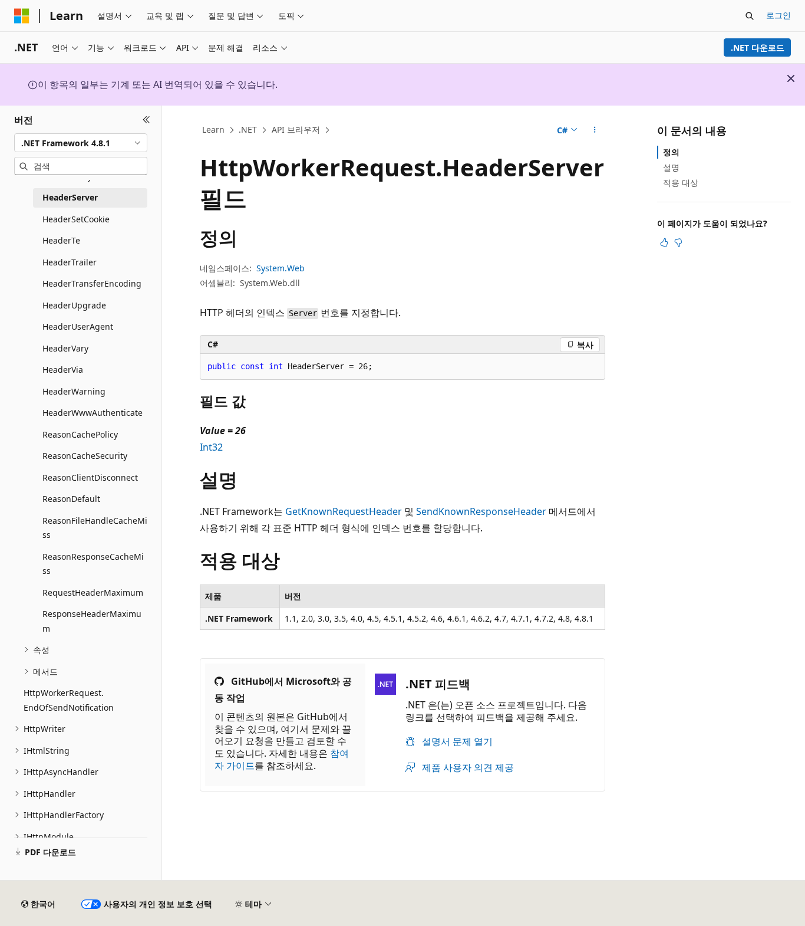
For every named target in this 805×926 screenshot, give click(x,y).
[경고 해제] (790, 78)
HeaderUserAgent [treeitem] (77, 326)
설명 (671, 167)
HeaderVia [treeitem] (62, 369)
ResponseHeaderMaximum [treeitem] (91, 621)
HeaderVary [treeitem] (65, 348)
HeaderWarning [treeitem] (73, 391)
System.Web (280, 268)
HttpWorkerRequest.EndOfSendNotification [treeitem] (69, 700)
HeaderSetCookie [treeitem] (76, 219)
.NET (248, 129)
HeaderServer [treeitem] (70, 197)
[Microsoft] (21, 16)
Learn (213, 129)
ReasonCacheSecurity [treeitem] (84, 455)
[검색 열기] (749, 16)
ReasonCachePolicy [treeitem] (80, 434)
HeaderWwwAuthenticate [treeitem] (92, 412)
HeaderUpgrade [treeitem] (74, 305)
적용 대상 (680, 182)
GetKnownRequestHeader (343, 511)
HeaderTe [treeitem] (61, 240)
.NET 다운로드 (757, 47)
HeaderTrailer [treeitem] (69, 262)
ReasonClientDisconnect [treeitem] (90, 477)
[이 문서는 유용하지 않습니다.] (678, 242)
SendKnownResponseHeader (481, 511)
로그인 (778, 15)
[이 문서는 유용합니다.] (664, 242)
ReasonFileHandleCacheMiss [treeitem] (94, 528)
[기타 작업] (595, 130)
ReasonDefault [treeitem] (71, 498)
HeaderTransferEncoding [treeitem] (91, 283)
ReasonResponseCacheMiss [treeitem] (93, 564)
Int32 (211, 447)
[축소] (146, 119)
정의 (671, 151)
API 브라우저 (296, 129)
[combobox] (80, 142)
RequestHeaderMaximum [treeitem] (92, 592)
